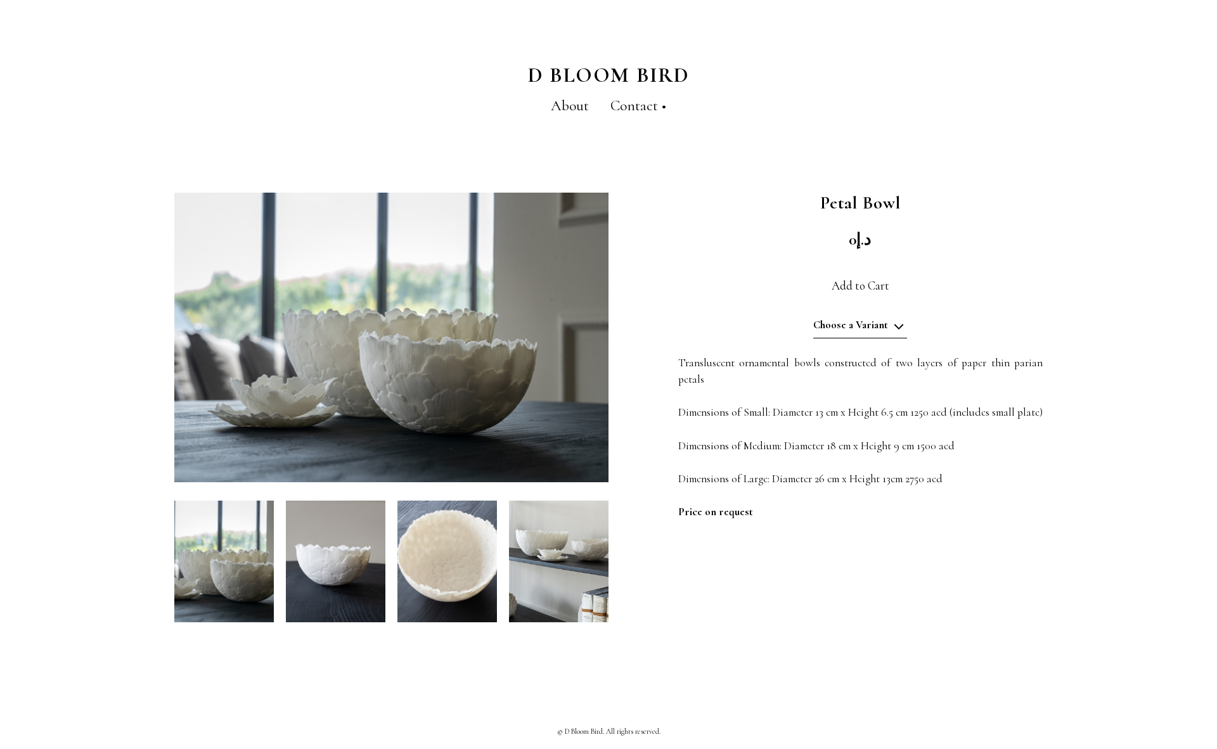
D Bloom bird (609, 75)
